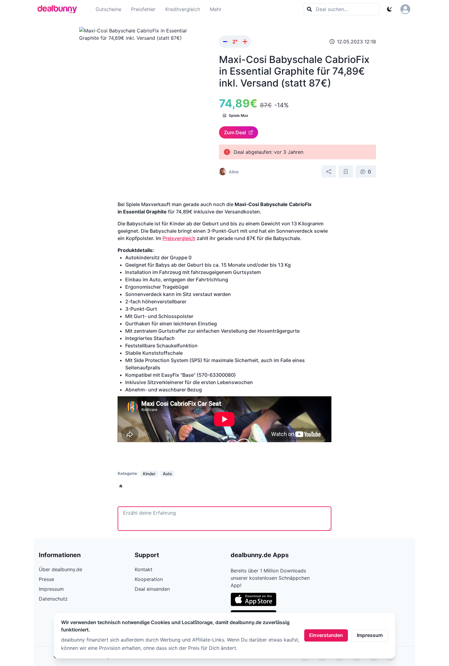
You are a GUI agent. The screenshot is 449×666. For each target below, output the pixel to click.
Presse (46, 579)
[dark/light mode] (389, 9)
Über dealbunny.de (60, 569)
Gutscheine (108, 9)
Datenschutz (53, 599)
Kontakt (143, 569)
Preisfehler (143, 9)
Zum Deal (235, 132)
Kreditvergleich (182, 9)
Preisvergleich (178, 238)
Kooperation (149, 579)
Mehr (215, 9)
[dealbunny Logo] (59, 9)
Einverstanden (326, 635)
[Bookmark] (345, 171)
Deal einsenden (152, 589)
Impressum (370, 635)
